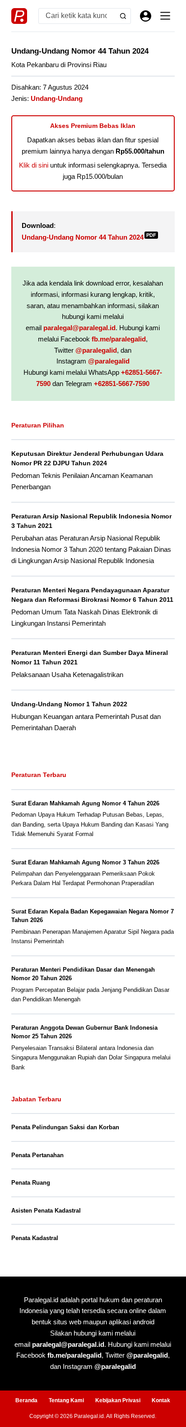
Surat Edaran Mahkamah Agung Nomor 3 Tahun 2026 (85, 862)
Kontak (161, 1400)
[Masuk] (145, 16)
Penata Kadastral (34, 1238)
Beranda (26, 1400)
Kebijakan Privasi (117, 1400)
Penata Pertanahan (37, 1155)
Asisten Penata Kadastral (46, 1210)
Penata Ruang (30, 1182)
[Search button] (123, 16)
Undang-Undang (57, 98)
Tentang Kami (66, 1400)
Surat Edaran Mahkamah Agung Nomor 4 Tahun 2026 (85, 803)
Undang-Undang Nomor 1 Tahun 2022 (69, 704)
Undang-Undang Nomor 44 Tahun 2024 (89, 237)
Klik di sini (33, 165)
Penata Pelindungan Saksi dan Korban (65, 1127)
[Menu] (165, 16)
